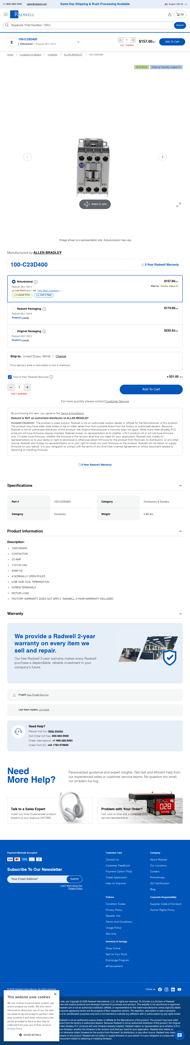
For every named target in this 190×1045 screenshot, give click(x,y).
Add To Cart (172, 41)
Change (61, 356)
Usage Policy (113, 928)
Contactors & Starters (30, 55)
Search (180, 25)
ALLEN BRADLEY (73, 55)
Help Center (55, 731)
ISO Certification (159, 883)
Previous (27, 157)
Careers (155, 871)
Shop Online (113, 948)
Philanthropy (157, 877)
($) (176, 4)
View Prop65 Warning (37, 695)
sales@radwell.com (37, 4)
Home (10, 55)
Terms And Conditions (119, 922)
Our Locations (158, 865)
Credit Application (116, 877)
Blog (152, 889)
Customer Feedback (118, 865)
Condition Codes (116, 904)
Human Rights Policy (162, 910)
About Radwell (158, 859)
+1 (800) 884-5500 (12, 4)
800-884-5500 (60, 736)
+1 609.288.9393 (63, 740)
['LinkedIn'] (173, 989)
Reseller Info (113, 916)
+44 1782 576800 (58, 745)
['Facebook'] (160, 989)
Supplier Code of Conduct (165, 904)
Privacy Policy (75, 889)
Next (162, 157)
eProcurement (114, 966)
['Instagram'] (166, 989)
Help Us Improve (116, 883)
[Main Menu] (6, 14)
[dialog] (31, 1015)
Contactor (53, 55)
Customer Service (117, 401)
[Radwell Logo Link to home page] (22, 14)
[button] (31, 1035)
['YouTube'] (179, 989)
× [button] (55, 994)
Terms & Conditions (72, 413)
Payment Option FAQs (119, 871)
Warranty (111, 933)
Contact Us (112, 859)
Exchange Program (117, 960)
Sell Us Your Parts (116, 954)
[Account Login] (169, 14)
